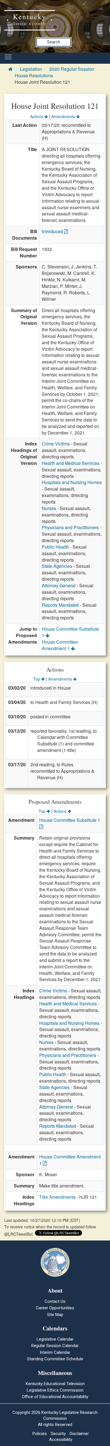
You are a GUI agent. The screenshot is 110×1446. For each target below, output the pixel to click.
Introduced (53, 231)
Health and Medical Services (70, 463)
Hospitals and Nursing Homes (72, 482)
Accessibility (60, 1439)
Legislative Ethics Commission (55, 1390)
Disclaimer (79, 1433)
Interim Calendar (55, 1352)
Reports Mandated (60, 605)
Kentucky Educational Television (55, 1383)
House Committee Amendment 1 (60, 645)
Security (58, 1433)
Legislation (31, 69)
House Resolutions (34, 75)
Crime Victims (56, 443)
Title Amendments (57, 1197)
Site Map (55, 1314)
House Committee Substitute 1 (70, 632)
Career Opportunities (55, 1307)
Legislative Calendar (55, 1339)
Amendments (63, 116)
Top (37, 679)
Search (53, 42)
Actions (37, 116)
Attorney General (59, 585)
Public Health (55, 547)
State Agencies (57, 566)
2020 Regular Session (71, 69)
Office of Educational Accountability (55, 1396)
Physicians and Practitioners (70, 527)
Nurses (49, 508)
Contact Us (55, 1301)
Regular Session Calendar (55, 1345)
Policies (39, 1433)
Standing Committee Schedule (55, 1358)
